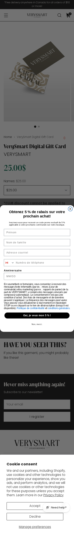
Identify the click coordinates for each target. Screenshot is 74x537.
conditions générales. (59, 308)
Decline (35, 516)
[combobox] (9, 262)
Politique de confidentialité (31, 308)
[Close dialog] (70, 209)
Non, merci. (37, 324)
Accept (34, 506)
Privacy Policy (53, 495)
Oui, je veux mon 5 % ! (37, 315)
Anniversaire (13, 270)
